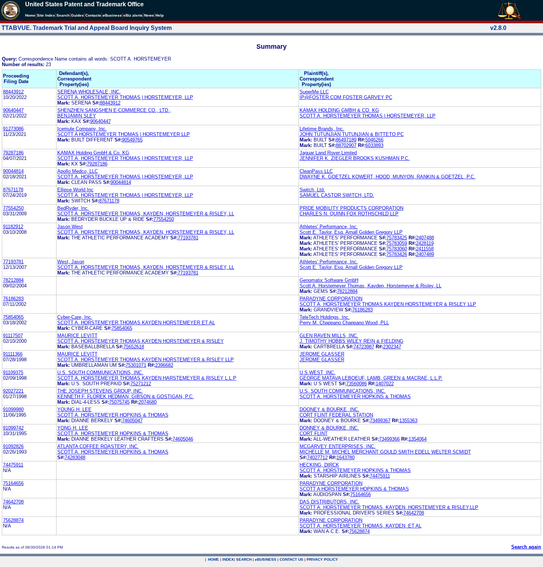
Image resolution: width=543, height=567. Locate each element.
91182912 (13, 226)
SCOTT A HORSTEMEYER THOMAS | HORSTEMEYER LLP (123, 134)
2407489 (425, 254)
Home (30, 15)
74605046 (183, 439)
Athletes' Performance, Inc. (329, 226)
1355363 (408, 420)
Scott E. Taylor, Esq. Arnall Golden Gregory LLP (351, 232)
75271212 (140, 383)
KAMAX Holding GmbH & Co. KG (93, 153)
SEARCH (244, 559)
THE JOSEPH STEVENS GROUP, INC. (100, 391)
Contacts (93, 15)
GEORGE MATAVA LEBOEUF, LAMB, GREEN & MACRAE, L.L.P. (371, 378)
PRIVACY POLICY (322, 559)
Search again (526, 547)
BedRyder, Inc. (73, 208)
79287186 (13, 153)
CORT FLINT (314, 433)
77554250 (13, 208)
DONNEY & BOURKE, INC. (329, 428)
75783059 (396, 243)
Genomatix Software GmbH (329, 280)
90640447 (13, 110)
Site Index (46, 15)
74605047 (132, 420)
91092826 (13, 446)
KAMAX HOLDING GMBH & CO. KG (339, 110)
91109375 (13, 372)
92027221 (13, 391)
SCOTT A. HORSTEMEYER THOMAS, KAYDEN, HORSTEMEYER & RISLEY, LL (145, 213)
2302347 (392, 346)
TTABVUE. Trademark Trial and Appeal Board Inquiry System (86, 28)
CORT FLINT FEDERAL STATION (336, 415)
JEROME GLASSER (322, 354)
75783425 (396, 237)
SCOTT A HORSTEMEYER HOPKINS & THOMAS (354, 489)
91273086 (13, 128)
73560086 (356, 383)
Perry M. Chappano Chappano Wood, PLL (344, 322)
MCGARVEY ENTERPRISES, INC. (338, 446)
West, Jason (70, 261)
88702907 (346, 145)
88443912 (13, 92)
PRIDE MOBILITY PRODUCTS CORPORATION (351, 208)
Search (63, 15)
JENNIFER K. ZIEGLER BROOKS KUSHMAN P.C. (355, 158)
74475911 (13, 465)
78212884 (13, 280)
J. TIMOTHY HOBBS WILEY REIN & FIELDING (351, 341)
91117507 (13, 335)
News (149, 15)
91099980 (13, 409)
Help (160, 15)
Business (112, 15)
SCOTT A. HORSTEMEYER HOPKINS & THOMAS (355, 396)
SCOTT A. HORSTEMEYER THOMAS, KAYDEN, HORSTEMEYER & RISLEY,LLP (389, 507)
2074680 (148, 402)
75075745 (119, 402)
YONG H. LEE (72, 428)
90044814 (13, 171)
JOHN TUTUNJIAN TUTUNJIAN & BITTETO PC (352, 134)
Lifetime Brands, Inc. (322, 128)
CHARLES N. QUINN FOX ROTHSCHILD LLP (349, 213)
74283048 (75, 457)
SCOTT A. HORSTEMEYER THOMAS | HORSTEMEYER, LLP (125, 97)
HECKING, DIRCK (319, 465)
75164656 (13, 483)
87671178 (13, 189)
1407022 (385, 383)
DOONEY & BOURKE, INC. (329, 409)
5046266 (374, 140)
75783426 (396, 254)
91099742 (13, 428)
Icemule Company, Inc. (82, 128)
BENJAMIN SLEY (76, 116)
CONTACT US (291, 559)
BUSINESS (265, 559)
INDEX (228, 559)
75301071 (136, 365)
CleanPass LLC (316, 171)
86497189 (346, 140)
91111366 (13, 354)
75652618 (133, 346)
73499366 (389, 439)
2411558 (425, 249)
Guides (77, 15)
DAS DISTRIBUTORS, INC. (329, 502)
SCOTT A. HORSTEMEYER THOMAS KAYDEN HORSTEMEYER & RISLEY (140, 341)
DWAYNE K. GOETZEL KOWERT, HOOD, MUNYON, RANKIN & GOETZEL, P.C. (387, 177)
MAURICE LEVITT (77, 335)
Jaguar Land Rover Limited (328, 153)
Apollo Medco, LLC (77, 171)
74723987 (364, 346)
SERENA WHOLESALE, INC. (89, 92)
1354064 (418, 439)
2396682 (164, 365)
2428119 (425, 243)
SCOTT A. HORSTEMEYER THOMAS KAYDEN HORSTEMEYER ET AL (136, 322)
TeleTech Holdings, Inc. (325, 317)
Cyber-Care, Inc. (74, 317)
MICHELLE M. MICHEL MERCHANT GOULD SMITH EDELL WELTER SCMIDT (385, 452)
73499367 (380, 420)
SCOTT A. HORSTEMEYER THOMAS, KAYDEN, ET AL (360, 526)
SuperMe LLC (314, 92)
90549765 (132, 140)
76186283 (13, 298)
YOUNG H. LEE (74, 409)
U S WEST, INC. (317, 372)
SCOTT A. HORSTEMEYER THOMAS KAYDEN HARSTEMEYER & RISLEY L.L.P (146, 378)
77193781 (188, 237)
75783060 (396, 249)
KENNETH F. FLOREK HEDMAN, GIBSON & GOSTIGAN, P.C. (125, 396)
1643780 (346, 457)
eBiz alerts (133, 15)
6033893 (374, 145)
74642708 (13, 502)
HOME (213, 559)
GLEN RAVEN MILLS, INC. (329, 335)
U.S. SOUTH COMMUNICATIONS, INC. (100, 372)
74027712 (317, 457)
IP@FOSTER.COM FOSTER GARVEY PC (346, 97)
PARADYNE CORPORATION (331, 298)
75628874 (13, 520)
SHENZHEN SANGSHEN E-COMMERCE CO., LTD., (114, 110)
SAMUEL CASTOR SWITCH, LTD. (337, 195)
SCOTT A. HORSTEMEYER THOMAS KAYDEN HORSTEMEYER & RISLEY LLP (388, 304)
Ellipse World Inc (75, 189)
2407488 (425, 237)
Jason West (70, 226)
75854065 (13, 317)
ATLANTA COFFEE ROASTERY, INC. (98, 446)
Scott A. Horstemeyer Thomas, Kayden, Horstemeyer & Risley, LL (370, 285)
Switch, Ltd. (312, 189)
